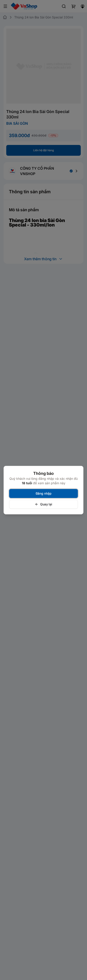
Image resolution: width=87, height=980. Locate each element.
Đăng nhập (44, 493)
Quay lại (46, 504)
